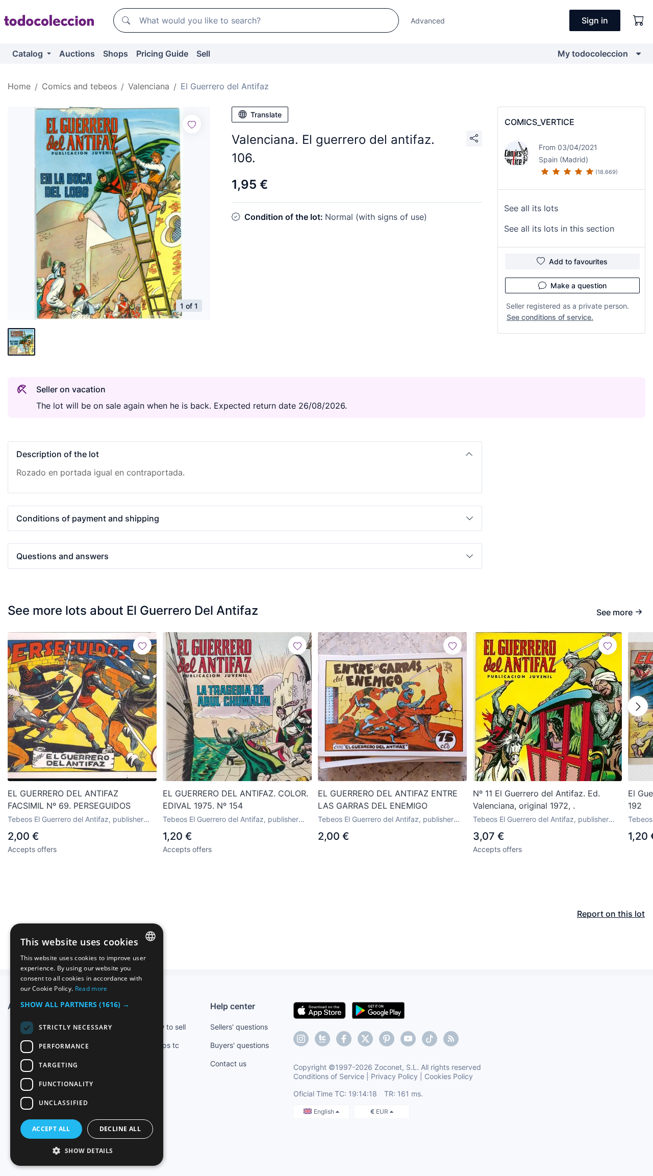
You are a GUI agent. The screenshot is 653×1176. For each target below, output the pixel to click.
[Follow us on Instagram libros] (322, 1038)
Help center (232, 1006)
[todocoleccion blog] (451, 1038)
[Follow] (192, 124)
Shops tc (164, 1045)
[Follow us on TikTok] (429, 1038)
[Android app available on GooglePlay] (378, 1010)
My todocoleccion (593, 53)
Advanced (428, 20)
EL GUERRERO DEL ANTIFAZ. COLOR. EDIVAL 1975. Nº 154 (235, 799)
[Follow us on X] (365, 1038)
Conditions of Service (328, 1076)
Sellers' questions (239, 1026)
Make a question (578, 285)
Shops (115, 53)
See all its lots (531, 208)
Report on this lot (611, 914)
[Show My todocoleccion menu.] (638, 53)
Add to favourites (578, 261)
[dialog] (86, 1044)
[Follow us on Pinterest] (386, 1038)
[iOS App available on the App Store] (319, 1010)
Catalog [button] (28, 53)
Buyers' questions (239, 1045)
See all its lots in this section (559, 228)
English (325, 1111)
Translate (266, 114)
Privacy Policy (394, 1076)
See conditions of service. (550, 317)
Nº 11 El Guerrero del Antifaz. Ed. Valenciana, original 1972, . (536, 799)
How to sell (167, 1026)
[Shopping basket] (639, 20)
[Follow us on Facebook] (343, 1038)
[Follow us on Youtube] (408, 1038)
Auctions (77, 53)
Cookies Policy (448, 1076)
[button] (244, 454)
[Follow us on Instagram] (301, 1038)
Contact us (228, 1063)
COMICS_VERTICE (539, 122)
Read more (91, 988)
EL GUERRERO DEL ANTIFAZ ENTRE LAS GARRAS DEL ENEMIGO (388, 799)
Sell (203, 53)
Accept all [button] (51, 1128)
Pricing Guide (162, 53)
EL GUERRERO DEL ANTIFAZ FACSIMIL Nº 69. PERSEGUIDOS (69, 799)
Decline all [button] (120, 1128)
